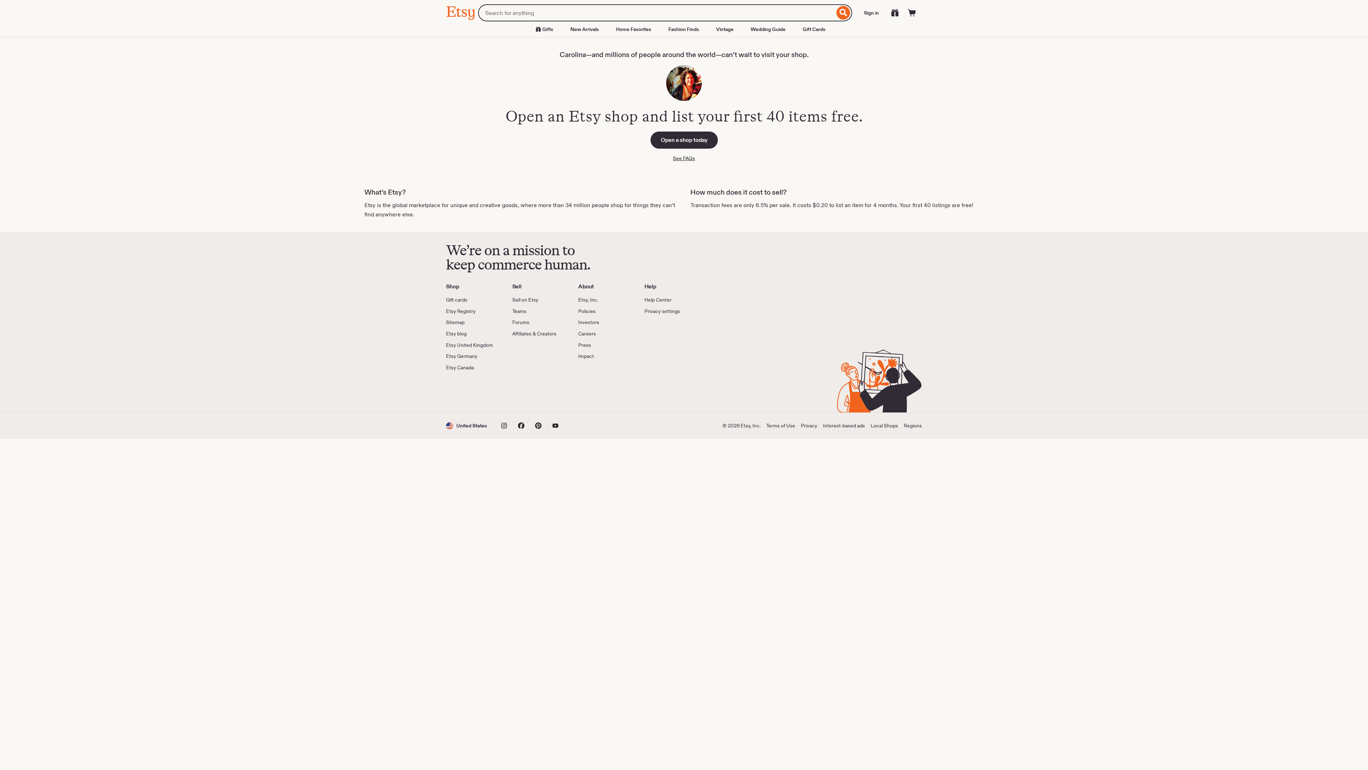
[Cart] (912, 12)
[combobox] (656, 12)
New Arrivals (584, 29)
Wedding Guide (768, 29)
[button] (466, 426)
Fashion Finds (683, 29)
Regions (913, 425)
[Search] (843, 12)
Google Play (524, 392)
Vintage (725, 29)
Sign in (871, 13)
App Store (470, 392)
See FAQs (684, 158)
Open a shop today (684, 140)
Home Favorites (633, 29)
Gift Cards (814, 29)
